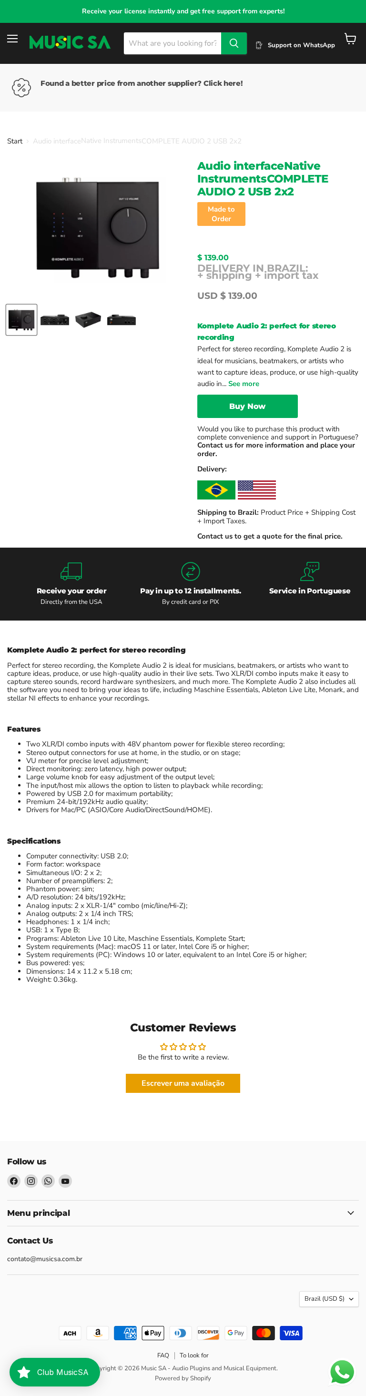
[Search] (234, 43)
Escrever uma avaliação (183, 1083)
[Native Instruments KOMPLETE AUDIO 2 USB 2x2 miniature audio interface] (21, 320)
